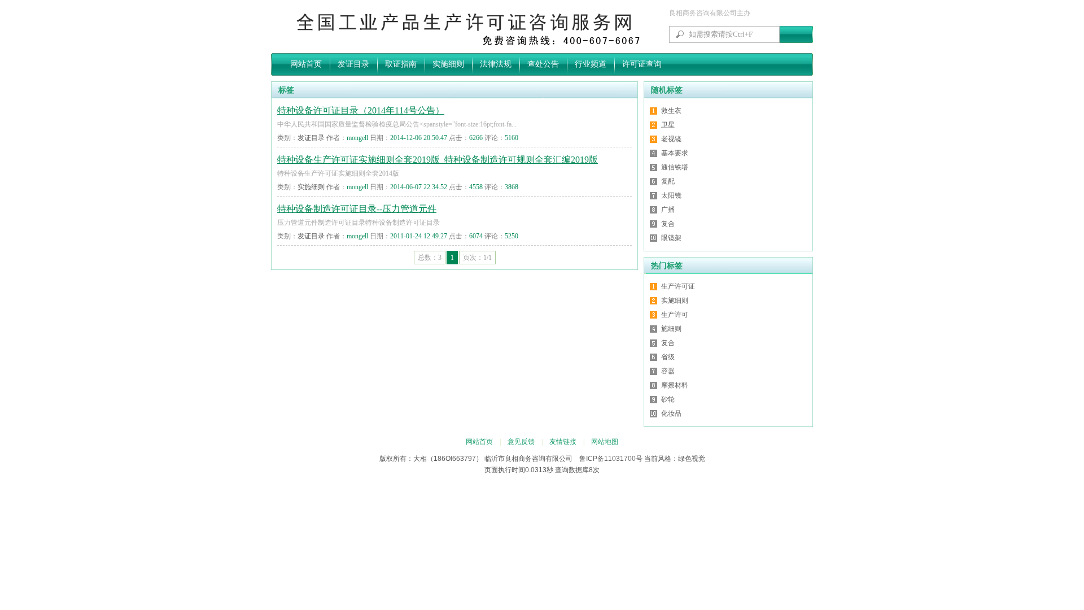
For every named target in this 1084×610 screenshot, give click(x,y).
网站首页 (306, 64)
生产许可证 (678, 286)
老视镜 (671, 139)
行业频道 (590, 64)
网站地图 (604, 442)
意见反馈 (521, 442)
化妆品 (671, 413)
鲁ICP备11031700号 (610, 459)
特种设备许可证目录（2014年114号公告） (360, 110)
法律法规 (496, 64)
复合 (668, 224)
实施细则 (448, 64)
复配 (668, 181)
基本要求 (674, 153)
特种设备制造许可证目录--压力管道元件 (356, 208)
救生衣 (671, 111)
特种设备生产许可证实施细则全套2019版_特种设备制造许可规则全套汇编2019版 (437, 159)
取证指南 (401, 64)
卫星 (668, 125)
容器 (668, 371)
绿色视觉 (691, 459)
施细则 (671, 329)
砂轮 (668, 399)
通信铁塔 (674, 167)
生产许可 (674, 315)
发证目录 (353, 64)
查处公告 (543, 64)
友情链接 (562, 442)
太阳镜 (671, 195)
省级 (668, 357)
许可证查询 (642, 64)
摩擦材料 (674, 385)
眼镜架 (671, 238)
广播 (668, 209)
